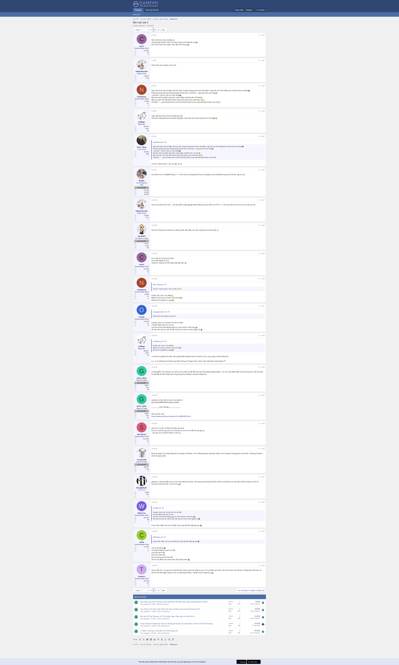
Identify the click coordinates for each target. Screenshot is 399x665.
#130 (263, 279)
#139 (263, 531)
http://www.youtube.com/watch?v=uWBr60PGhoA (171, 416)
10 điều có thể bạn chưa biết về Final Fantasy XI (159, 630)
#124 (263, 111)
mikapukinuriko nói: (160, 312)
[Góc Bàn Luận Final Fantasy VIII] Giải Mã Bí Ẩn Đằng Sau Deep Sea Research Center (174, 601)
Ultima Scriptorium (162, 604)
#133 (263, 367)
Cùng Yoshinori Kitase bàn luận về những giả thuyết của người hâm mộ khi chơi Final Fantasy (176, 623)
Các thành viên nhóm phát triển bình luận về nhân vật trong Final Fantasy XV (170, 609)
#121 (263, 35)
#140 (263, 565)
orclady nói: (157, 508)
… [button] (145, 30)
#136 (263, 449)
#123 (263, 86)
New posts (136, 14)
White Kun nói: (158, 537)
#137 (263, 477)
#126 (263, 170)
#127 (263, 200)
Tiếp (162, 30)
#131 (263, 306)
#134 (263, 395)
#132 (263, 335)
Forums (138, 10)
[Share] (259, 35)
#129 (263, 253)
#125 (263, 136)
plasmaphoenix (140, 25)
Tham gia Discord (151, 10)
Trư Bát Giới (256, 625)
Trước (138, 30)
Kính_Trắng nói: (158, 284)
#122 (263, 60)
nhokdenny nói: (158, 142)
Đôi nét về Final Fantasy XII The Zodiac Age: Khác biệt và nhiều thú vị (167, 616)
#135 (263, 423)
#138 (263, 502)
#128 (263, 225)
